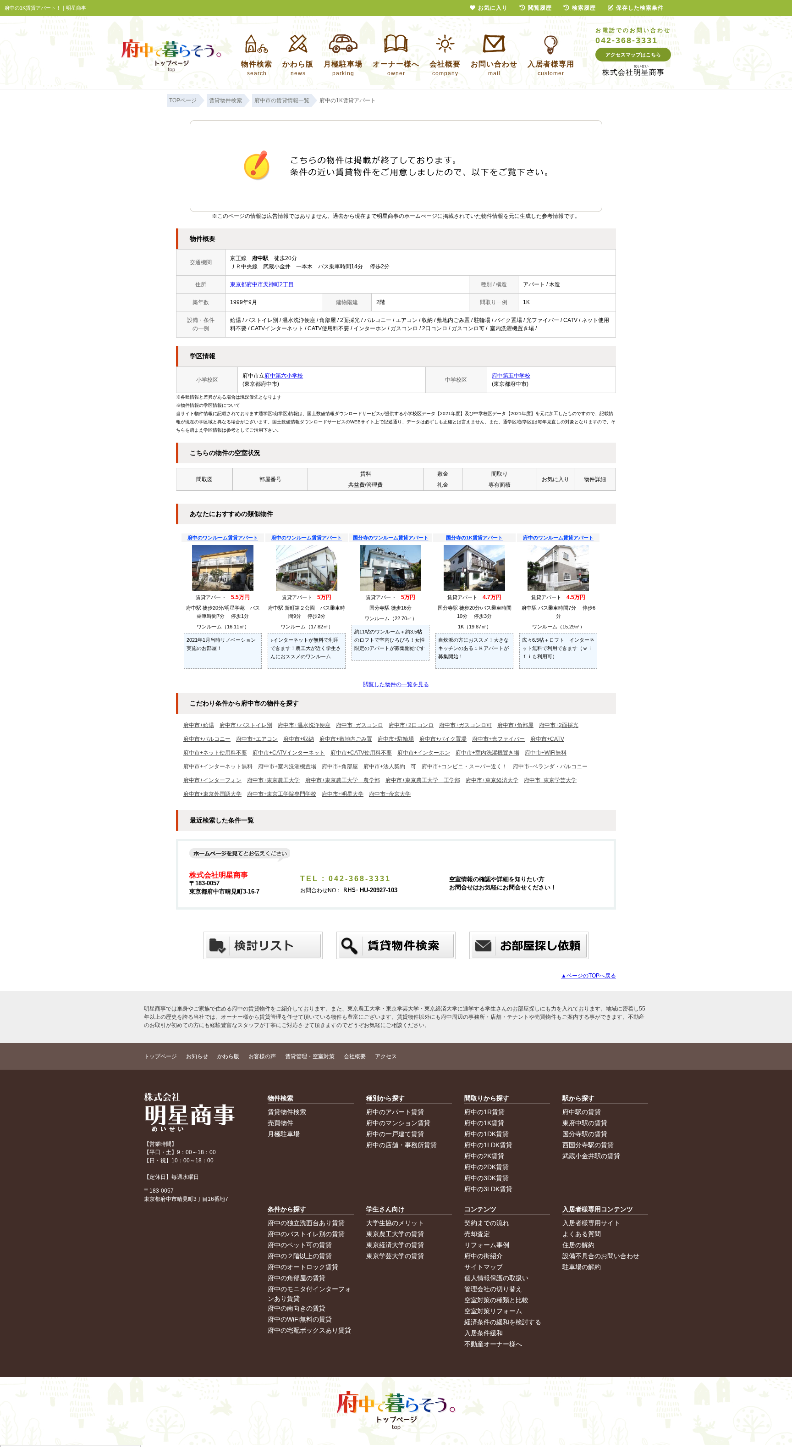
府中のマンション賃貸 (398, 1123)
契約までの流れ (486, 1223)
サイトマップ (483, 1267)
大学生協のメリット (395, 1223)
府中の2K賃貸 (484, 1156)
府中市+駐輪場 (396, 739)
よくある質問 (581, 1234)
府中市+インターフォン (212, 780)
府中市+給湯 (198, 725)
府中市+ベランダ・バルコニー (550, 766)
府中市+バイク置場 (443, 739)
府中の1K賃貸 (484, 1123)
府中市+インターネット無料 (218, 766)
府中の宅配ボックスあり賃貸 (309, 1330)
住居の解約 (578, 1245)
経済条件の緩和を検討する (502, 1322)
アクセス (386, 1056)
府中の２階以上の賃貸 (300, 1256)
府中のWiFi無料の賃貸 (300, 1319)
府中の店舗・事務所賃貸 (401, 1145)
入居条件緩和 (483, 1333)
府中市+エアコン (257, 739)
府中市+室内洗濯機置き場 (487, 753)
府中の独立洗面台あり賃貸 (306, 1223)
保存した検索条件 (640, 8)
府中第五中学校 (511, 375)
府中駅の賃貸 (581, 1112)
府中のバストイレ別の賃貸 (306, 1234)
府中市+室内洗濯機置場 (287, 766)
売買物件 (280, 1123)
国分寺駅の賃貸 (584, 1134)
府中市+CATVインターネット (289, 753)
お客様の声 (262, 1056)
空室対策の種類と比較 (496, 1300)
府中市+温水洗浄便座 (304, 725)
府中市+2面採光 (558, 725)
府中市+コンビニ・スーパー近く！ (464, 766)
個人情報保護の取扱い (496, 1278)
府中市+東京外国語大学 (212, 794)
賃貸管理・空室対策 (310, 1056)
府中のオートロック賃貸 (303, 1267)
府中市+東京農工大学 (273, 780)
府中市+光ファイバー (498, 739)
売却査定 (477, 1234)
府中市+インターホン (423, 753)
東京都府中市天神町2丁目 (262, 284)
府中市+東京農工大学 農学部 (342, 780)
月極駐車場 (284, 1134)
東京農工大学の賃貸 (395, 1234)
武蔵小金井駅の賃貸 (591, 1156)
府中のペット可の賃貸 (300, 1245)
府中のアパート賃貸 (395, 1112)
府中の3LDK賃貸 (488, 1189)
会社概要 (355, 1056)
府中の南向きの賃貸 (296, 1308)
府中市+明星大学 (342, 794)
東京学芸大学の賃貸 (395, 1256)
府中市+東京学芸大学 (550, 780)
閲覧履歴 (540, 8)
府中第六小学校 (283, 375)
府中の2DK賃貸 (486, 1167)
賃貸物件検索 (287, 1112)
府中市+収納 (298, 739)
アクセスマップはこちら (633, 54)
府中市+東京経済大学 (492, 780)
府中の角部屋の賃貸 (296, 1278)
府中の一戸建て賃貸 (395, 1134)
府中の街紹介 (483, 1256)
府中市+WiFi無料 (545, 753)
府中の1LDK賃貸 (488, 1145)
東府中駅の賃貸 (584, 1123)
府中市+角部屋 (515, 725)
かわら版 (228, 1056)
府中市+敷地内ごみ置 (345, 739)
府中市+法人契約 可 (389, 766)
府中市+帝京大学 (390, 794)
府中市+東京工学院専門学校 (281, 794)
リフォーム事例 (486, 1245)
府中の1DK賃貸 (486, 1134)
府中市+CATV (547, 739)
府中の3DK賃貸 (486, 1178)
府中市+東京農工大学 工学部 (422, 780)
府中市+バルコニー (207, 739)
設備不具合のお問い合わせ (600, 1256)
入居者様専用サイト (591, 1223)
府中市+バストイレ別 (246, 725)
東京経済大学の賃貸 (395, 1245)
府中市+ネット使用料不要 (215, 753)
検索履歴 (584, 8)
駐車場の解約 (581, 1267)
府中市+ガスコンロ (359, 725)
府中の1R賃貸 (484, 1112)
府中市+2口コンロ (411, 725)
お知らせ (197, 1056)
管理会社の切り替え (493, 1289)
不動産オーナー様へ (493, 1344)
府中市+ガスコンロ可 (465, 725)
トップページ (160, 1056)
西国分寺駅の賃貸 (588, 1145)
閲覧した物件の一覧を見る (396, 684)
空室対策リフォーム (493, 1311)
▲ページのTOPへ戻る (588, 975)
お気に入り (493, 8)
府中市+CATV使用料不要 (361, 753)
